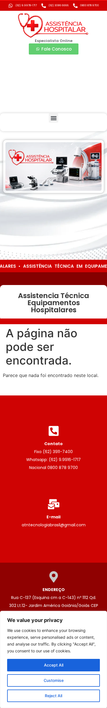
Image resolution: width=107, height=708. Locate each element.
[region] (53, 659)
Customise (54, 680)
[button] (53, 118)
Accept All (53, 665)
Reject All (53, 695)
